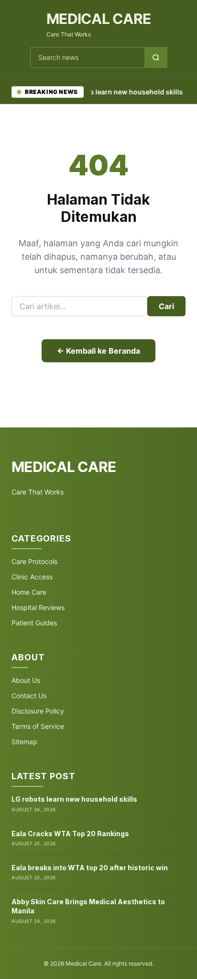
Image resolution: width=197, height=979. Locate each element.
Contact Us (28, 695)
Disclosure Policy (37, 711)
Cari (166, 306)
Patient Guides (34, 623)
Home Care (28, 592)
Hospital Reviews (38, 607)
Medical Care (98, 19)
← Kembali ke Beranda (98, 351)
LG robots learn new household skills (116, 92)
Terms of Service (37, 726)
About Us (25, 680)
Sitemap (24, 741)
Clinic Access (32, 577)
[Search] (155, 57)
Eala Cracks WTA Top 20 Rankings (70, 833)
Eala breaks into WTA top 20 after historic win (89, 868)
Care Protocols (34, 561)
